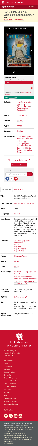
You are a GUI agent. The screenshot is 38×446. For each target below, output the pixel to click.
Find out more (27, 80)
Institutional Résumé (10, 435)
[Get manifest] (31, 88)
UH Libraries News (10, 387)
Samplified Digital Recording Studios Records (24, 150)
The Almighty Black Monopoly (24, 103)
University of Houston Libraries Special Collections (24, 143)
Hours (6, 363)
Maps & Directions (10, 384)
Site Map (7, 392)
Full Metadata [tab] (6, 189)
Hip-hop (26, 106)
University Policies (9, 444)
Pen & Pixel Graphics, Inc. (24, 203)
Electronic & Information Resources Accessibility (18, 437)
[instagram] (16, 416)
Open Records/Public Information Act (15, 433)
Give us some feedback (19, 165)
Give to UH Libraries (10, 378)
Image (19, 125)
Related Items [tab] (18, 189)
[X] (12, 179)
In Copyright (13, 98)
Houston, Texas (23, 115)
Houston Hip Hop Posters (14, 19)
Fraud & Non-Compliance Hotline (13, 429)
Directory (7, 369)
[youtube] (20, 416)
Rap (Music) (21, 110)
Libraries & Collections (11, 381)
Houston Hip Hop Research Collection (25, 137)
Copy (29, 174)
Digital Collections (8, 6)
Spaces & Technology (11, 404)
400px (7, 83)
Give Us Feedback (9, 372)
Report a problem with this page (13, 425)
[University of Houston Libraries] (19, 340)
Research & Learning (10, 401)
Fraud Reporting (28, 427)
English (20, 131)
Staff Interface (8, 410)
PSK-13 (20, 106)
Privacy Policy (8, 360)
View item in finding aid (18, 160)
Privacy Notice (8, 431)
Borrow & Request (10, 398)
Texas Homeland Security (11, 427)
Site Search (7, 390)
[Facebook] (7, 179)
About (6, 407)
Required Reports (22, 435)
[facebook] (6, 416)
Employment (8, 366)
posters (20, 120)
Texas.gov (26, 425)
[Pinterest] (16, 179)
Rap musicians (22, 108)
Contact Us (7, 375)
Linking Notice (28, 429)
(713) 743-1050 (8, 355)
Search (6, 395)
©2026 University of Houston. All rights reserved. (18, 423)
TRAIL (21, 427)
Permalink (9, 171)
